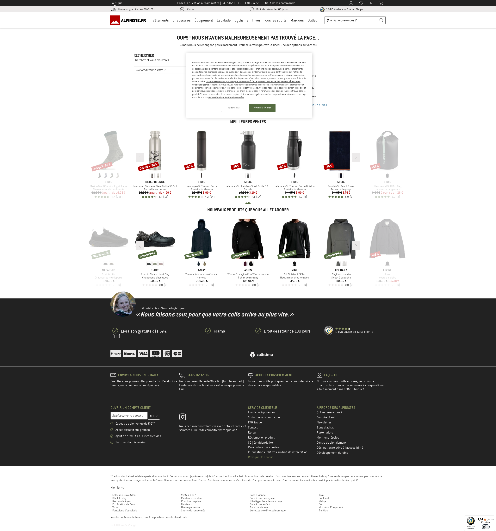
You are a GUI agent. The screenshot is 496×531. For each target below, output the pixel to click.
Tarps (115, 507)
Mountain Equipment (331, 507)
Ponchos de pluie (191, 501)
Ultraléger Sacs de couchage (266, 501)
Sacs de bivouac (259, 507)
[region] (249, 85)
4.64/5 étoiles (344, 9)
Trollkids (323, 510)
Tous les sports (275, 20)
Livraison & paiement (262, 412)
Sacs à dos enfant (260, 504)
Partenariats (325, 432)
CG (250, 443)
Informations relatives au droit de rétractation (277, 452)
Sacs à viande (258, 495)
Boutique (116, 3)
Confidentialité (263, 443)
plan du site (180, 517)
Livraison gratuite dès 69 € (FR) (136, 9)
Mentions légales (328, 438)
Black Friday (119, 498)
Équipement (204, 20)
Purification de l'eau (123, 504)
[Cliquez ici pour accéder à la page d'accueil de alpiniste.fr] (129, 20)
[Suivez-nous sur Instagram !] (185, 417)
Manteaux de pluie (191, 498)
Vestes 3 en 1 (189, 495)
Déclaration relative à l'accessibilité (340, 448)
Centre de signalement (331, 443)
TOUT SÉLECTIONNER (262, 107)
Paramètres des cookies (263, 447)
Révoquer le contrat (261, 457)
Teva (321, 495)
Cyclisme (241, 20)
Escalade (224, 20)
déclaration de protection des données (226, 97)
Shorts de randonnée (193, 510)
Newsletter (324, 422)
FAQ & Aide (255, 422)
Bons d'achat (325, 427)
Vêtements (161, 20)
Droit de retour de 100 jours (272, 9)
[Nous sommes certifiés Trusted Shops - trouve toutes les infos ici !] (329, 330)
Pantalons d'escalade (124, 510)
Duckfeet (324, 498)
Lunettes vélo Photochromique (268, 510)
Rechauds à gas (121, 501)
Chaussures (182, 20)
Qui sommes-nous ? (330, 412)
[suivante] (356, 157)
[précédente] (140, 157)
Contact (253, 427)
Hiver (256, 20)
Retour (252, 432)
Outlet (312, 20)
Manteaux (186, 504)
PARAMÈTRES (234, 107)
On (320, 504)
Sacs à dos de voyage (262, 498)
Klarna (190, 9)
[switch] (486, 526)
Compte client (326, 417)
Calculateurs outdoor (124, 495)
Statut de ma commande (264, 417)
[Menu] (492, 517)
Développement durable (332, 453)
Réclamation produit (261, 438)
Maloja (322, 501)
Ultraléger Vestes (191, 507)
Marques (297, 20)
